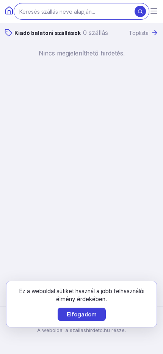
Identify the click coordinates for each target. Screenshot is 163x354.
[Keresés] (140, 11)
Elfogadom (82, 314)
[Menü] (153, 11)
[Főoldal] (9, 11)
